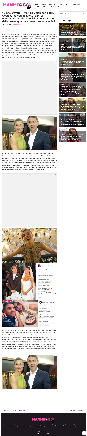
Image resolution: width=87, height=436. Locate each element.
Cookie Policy (81, 410)
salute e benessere (58, 426)
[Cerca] (84, 13)
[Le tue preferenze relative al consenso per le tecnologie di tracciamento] (84, 433)
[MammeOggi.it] (17, 6)
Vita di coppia (55, 6)
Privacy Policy (73, 410)
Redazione (6, 410)
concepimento (23, 426)
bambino (50, 426)
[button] (55, 4)
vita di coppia (76, 426)
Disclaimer (22, 410)
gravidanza (30, 426)
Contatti (14, 410)
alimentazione (67, 426)
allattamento (37, 426)
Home (36, 4)
